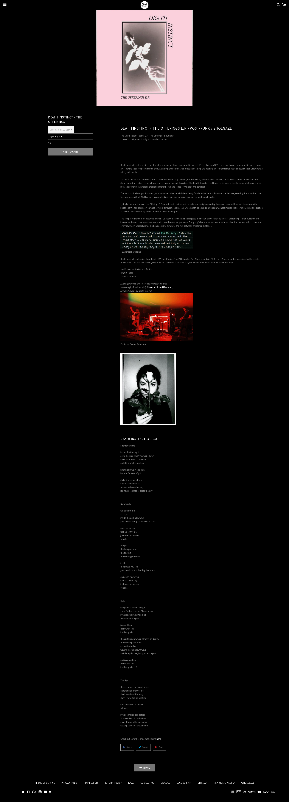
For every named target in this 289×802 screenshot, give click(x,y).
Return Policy (113, 782)
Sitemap (202, 782)
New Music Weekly (224, 782)
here (159, 738)
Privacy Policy (70, 782)
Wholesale (247, 782)
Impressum (91, 782)
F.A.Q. (131, 782)
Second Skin (184, 782)
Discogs (165, 782)
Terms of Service (45, 782)
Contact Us (147, 782)
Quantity (54, 136)
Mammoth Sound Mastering (160, 287)
